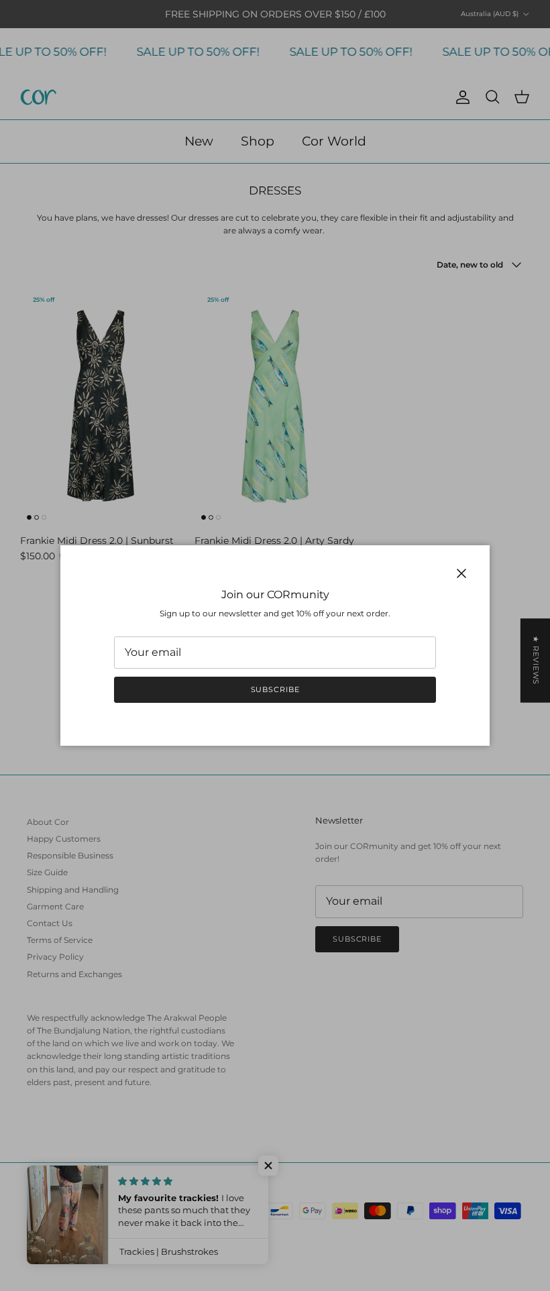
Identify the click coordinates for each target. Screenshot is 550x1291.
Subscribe (275, 689)
